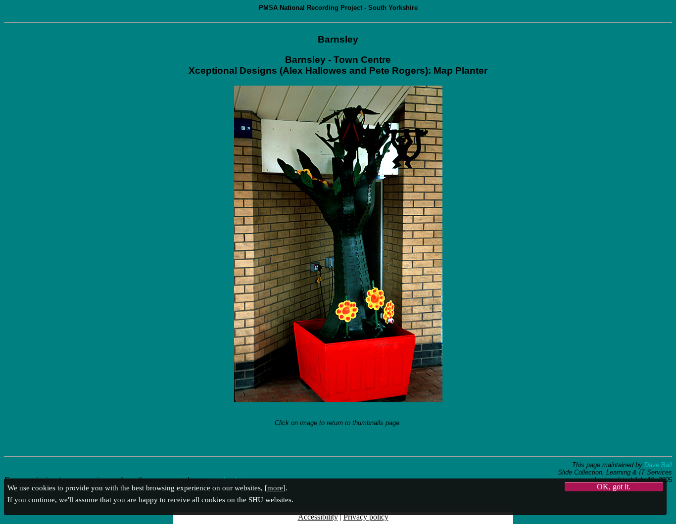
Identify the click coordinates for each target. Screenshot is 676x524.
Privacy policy (365, 517)
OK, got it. (613, 486)
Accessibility (318, 517)
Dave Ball (658, 465)
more (275, 487)
